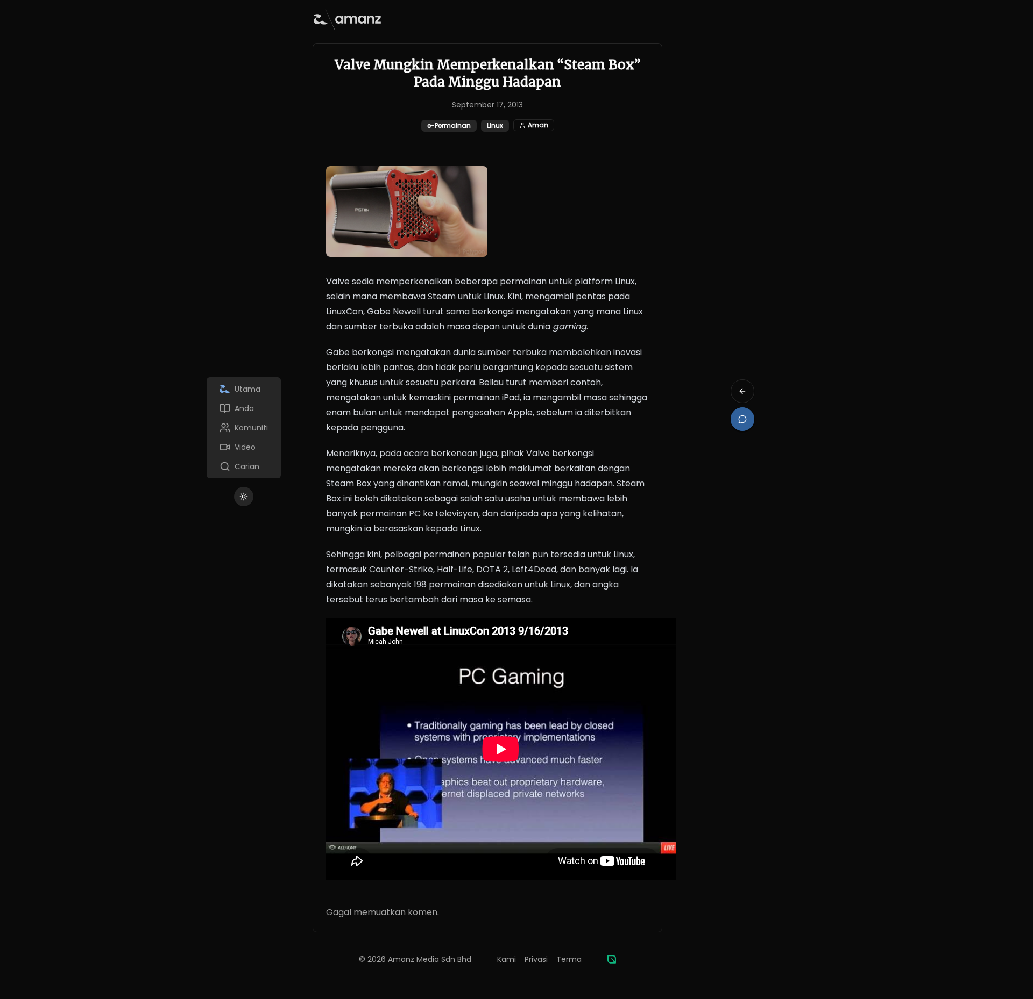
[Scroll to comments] (742, 419)
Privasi (536, 959)
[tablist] (244, 427)
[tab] (244, 389)
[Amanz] (611, 959)
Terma (569, 959)
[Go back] (742, 391)
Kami (506, 959)
